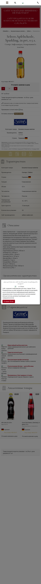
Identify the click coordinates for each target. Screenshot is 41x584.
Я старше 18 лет (9, 301)
